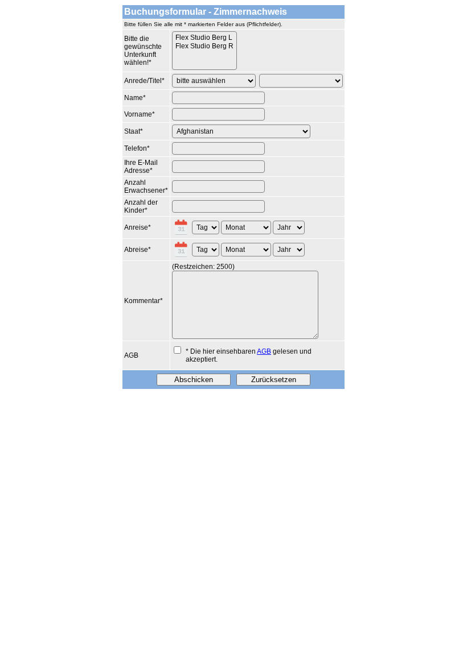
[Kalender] (182, 227)
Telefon (135, 148)
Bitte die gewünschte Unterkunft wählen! (143, 51)
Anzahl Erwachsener (144, 186)
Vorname (138, 114)
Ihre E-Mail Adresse (141, 167)
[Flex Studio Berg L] (204, 38)
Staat (132, 131)
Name (133, 98)
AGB (131, 355)
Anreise (136, 227)
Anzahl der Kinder (141, 206)
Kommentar (142, 301)
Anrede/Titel (143, 81)
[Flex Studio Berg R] (204, 46)
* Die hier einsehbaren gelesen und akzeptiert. (249, 355)
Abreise (136, 250)
